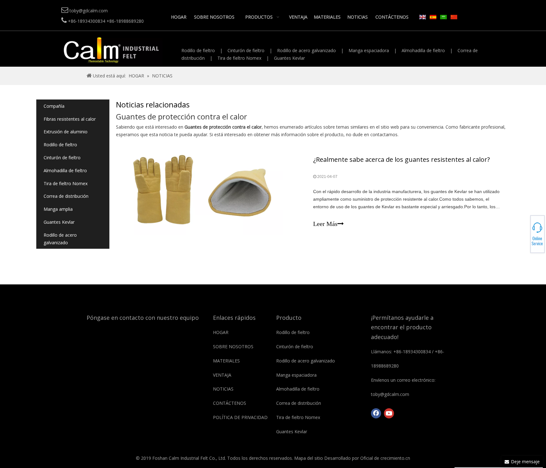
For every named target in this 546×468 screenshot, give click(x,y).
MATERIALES (226, 361)
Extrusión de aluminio (66, 132)
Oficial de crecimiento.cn (385, 458)
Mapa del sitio (308, 458)
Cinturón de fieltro (246, 50)
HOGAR (220, 332)
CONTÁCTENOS (229, 403)
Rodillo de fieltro (198, 50)
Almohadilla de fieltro (423, 50)
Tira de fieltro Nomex (239, 58)
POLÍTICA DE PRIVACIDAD (240, 417)
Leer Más (325, 223)
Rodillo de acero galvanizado (306, 50)
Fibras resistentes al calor (70, 119)
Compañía (54, 106)
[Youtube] (389, 413)
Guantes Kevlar (289, 58)
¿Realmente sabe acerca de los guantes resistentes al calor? (401, 159)
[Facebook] (376, 413)
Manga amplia (58, 209)
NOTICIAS (223, 389)
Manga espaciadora (369, 50)
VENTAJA (222, 375)
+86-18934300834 (524, 230)
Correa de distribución (66, 196)
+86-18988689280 (524, 232)
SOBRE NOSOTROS (233, 346)
